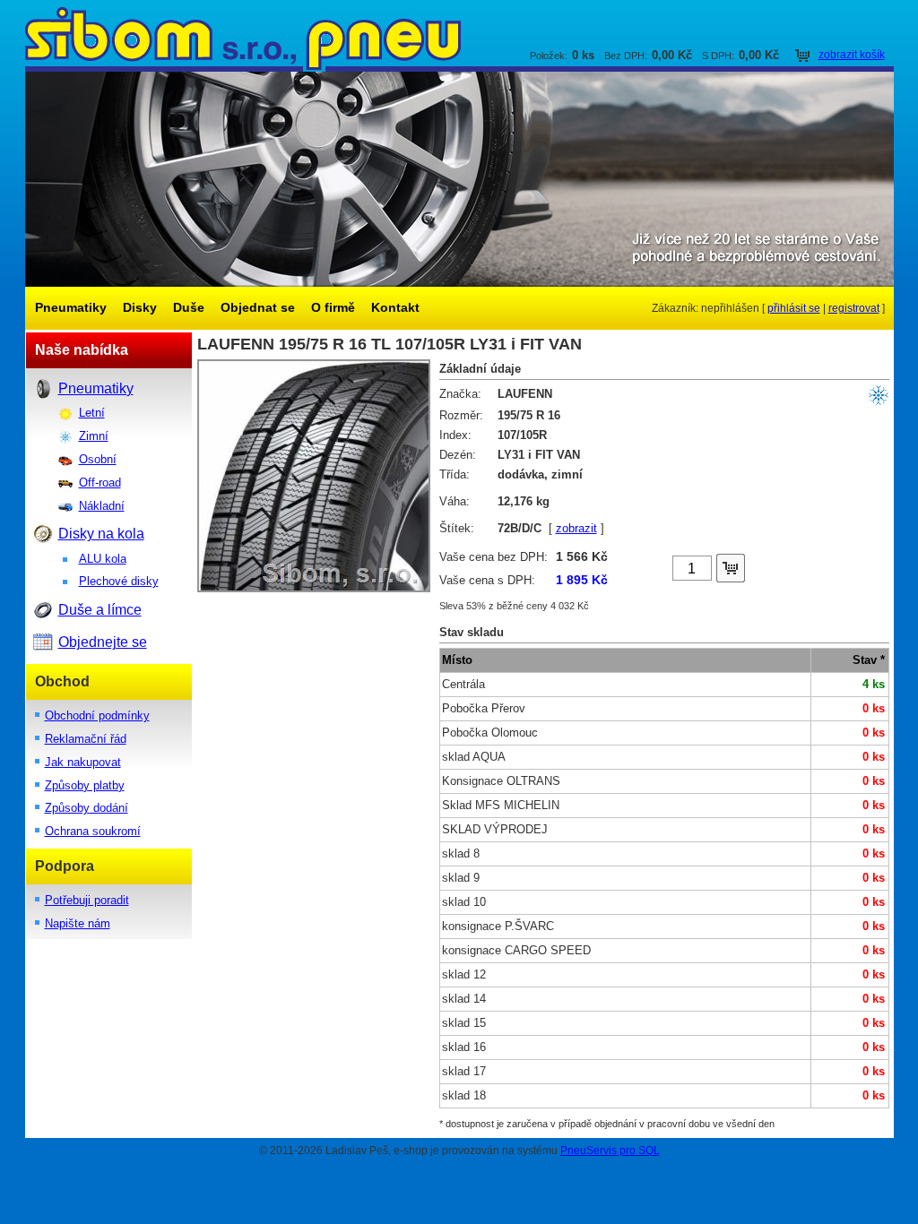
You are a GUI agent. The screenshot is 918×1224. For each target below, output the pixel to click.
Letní (92, 412)
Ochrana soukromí (93, 831)
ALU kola (102, 558)
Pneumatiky (71, 308)
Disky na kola (101, 533)
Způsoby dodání (86, 808)
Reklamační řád (85, 739)
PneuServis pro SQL (610, 1150)
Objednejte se (102, 642)
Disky (140, 308)
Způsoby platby (85, 785)
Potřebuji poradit (87, 900)
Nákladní (102, 506)
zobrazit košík (851, 54)
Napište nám (77, 923)
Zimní (93, 436)
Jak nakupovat (83, 762)
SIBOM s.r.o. (459, 36)
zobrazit (576, 528)
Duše (188, 308)
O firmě (333, 308)
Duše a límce (100, 609)
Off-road (100, 482)
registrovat (853, 308)
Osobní (98, 459)
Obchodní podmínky (97, 715)
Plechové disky (119, 581)
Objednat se (258, 308)
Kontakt (395, 308)
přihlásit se (793, 308)
